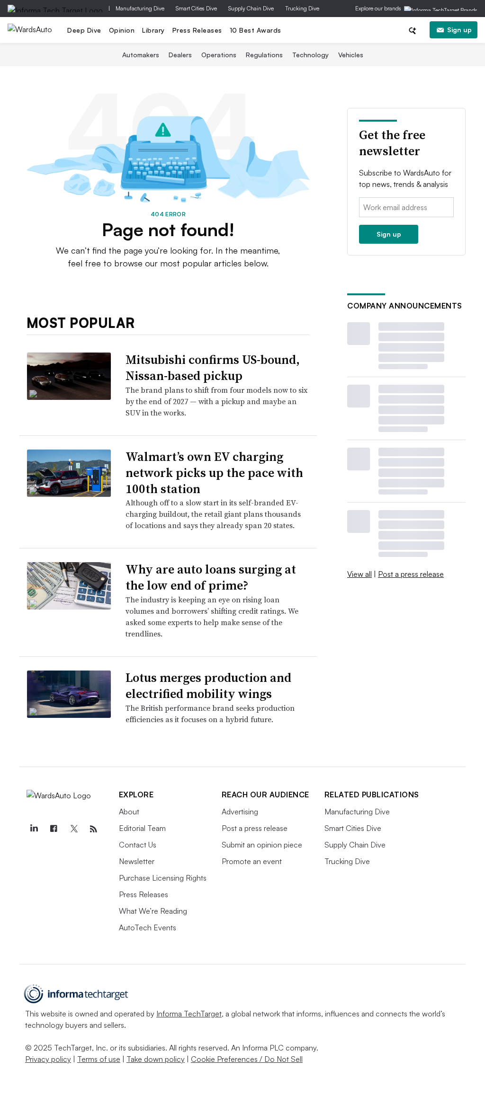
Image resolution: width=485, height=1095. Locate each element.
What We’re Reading (153, 911)
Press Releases (197, 30)
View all (359, 574)
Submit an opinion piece (262, 844)
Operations (218, 55)
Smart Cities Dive (196, 8)
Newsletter (136, 861)
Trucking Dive (302, 8)
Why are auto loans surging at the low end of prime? (211, 577)
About (129, 811)
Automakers (140, 55)
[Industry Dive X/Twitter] (74, 829)
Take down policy (155, 1059)
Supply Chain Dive (251, 8)
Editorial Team (142, 828)
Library (153, 30)
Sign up (459, 30)
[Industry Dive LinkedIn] (34, 829)
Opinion (122, 30)
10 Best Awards (255, 30)
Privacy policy (48, 1059)
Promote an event (252, 861)
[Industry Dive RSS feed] (94, 829)
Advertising (240, 811)
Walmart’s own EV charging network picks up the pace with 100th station (214, 472)
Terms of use (98, 1059)
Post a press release (411, 574)
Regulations (264, 55)
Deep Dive (84, 30)
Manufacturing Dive (140, 8)
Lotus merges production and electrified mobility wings (208, 685)
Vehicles (350, 55)
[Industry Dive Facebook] (54, 829)
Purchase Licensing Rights (163, 878)
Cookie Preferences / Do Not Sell (247, 1059)
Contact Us (137, 844)
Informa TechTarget (189, 1013)
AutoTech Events (147, 927)
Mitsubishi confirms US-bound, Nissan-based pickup (213, 367)
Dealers (180, 55)
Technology (310, 55)
